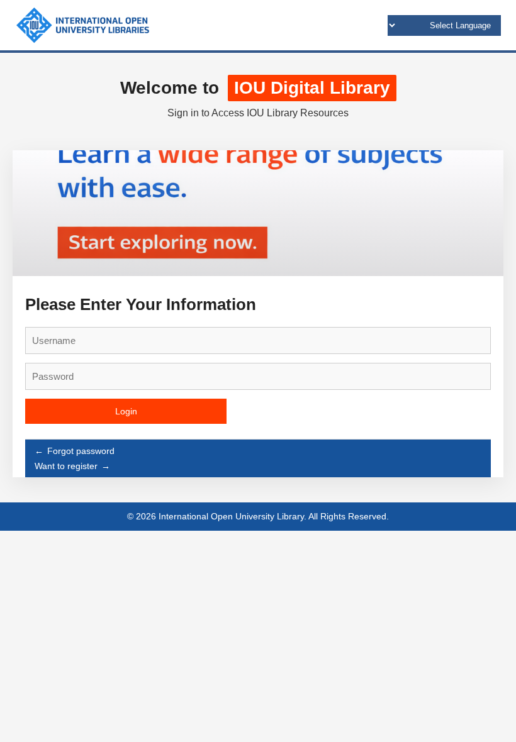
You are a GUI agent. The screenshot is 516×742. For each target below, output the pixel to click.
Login (126, 411)
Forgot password (81, 451)
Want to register (66, 466)
